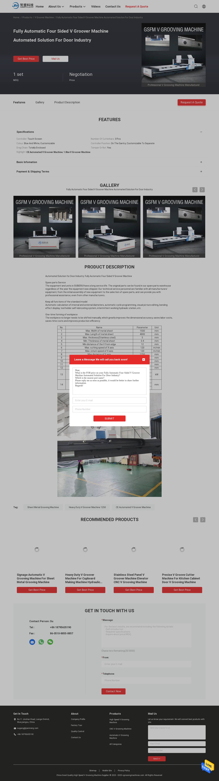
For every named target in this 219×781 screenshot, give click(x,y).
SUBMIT (109, 418)
